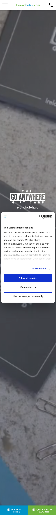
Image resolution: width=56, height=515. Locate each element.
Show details (39, 268)
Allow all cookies (28, 278)
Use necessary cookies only (28, 296)
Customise (26, 287)
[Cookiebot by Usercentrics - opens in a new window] (39, 217)
